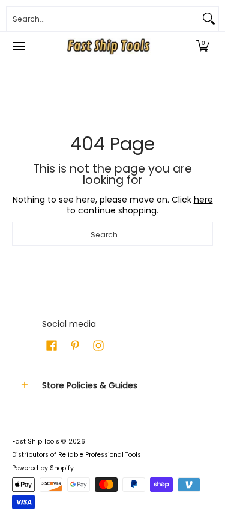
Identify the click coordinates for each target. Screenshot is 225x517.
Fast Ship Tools (35, 441)
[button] (203, 46)
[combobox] (103, 19)
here (203, 200)
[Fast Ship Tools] (109, 46)
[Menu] (18, 46)
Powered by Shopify (43, 468)
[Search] (208, 19)
